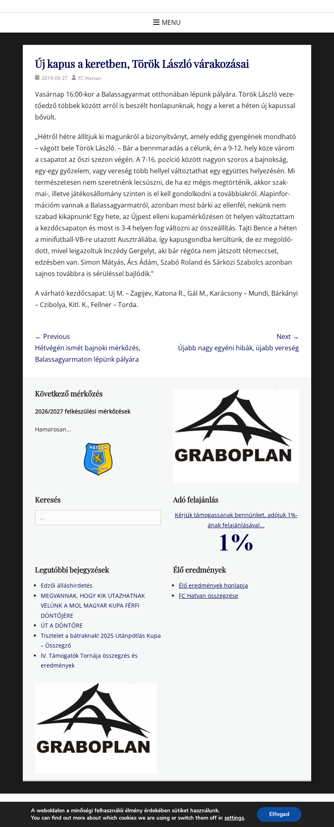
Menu (171, 22)
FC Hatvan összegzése (208, 595)
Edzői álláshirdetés (66, 585)
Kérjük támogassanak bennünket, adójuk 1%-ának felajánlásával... (236, 520)
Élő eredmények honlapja (213, 585)
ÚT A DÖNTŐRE (62, 625)
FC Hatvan (89, 78)
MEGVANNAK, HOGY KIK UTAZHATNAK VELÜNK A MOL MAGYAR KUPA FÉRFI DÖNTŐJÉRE (93, 605)
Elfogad (279, 814)
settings (234, 818)
